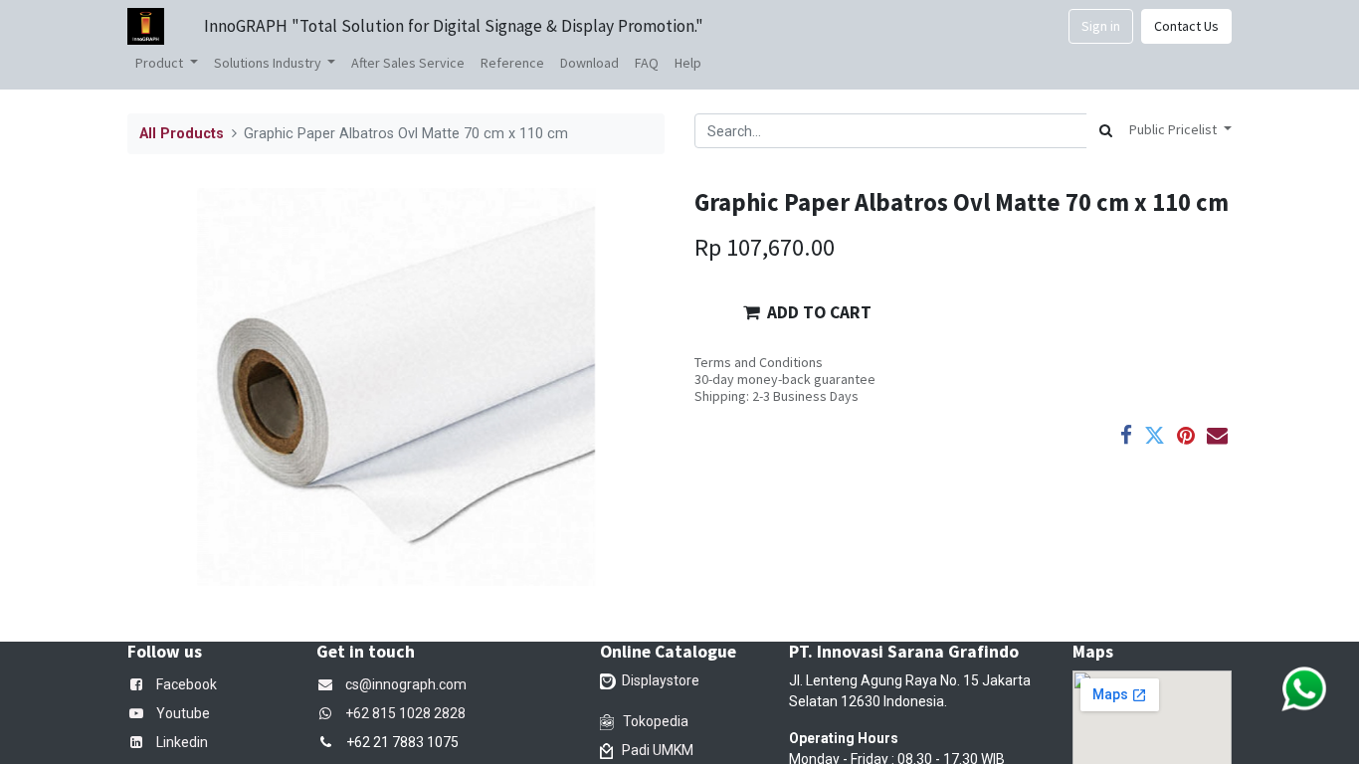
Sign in (1100, 26)
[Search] (1105, 130)
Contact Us (1186, 26)
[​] (329, 713)
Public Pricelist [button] (1174, 129)
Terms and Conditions (758, 362)
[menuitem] (408, 63)
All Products (181, 133)
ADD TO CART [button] (819, 312)
